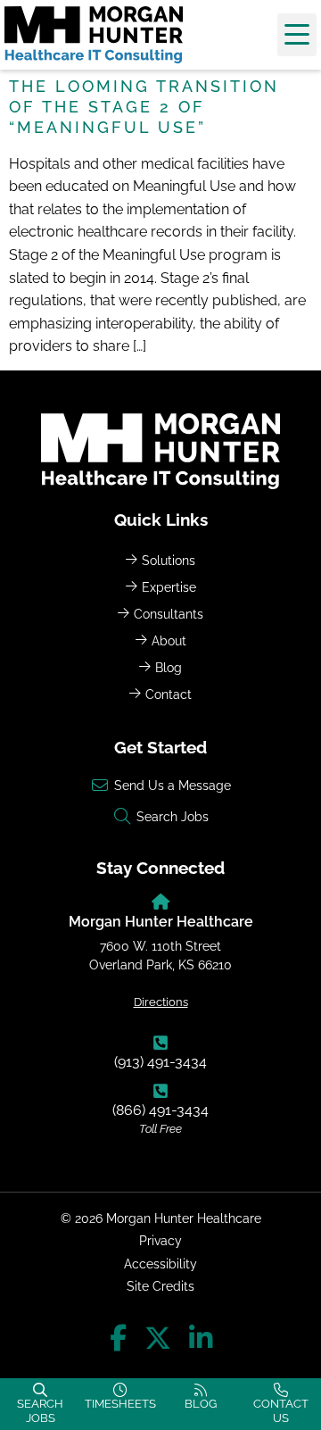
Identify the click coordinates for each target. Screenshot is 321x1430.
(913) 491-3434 (160, 1061)
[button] (297, 34)
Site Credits (160, 1285)
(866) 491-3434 (160, 1110)
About (169, 640)
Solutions (168, 560)
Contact (168, 694)
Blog (168, 667)
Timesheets (120, 1403)
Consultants (168, 613)
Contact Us (281, 1411)
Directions (161, 1002)
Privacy (160, 1240)
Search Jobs (40, 1411)
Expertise (169, 586)
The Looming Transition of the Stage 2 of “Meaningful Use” (144, 107)
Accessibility (160, 1263)
